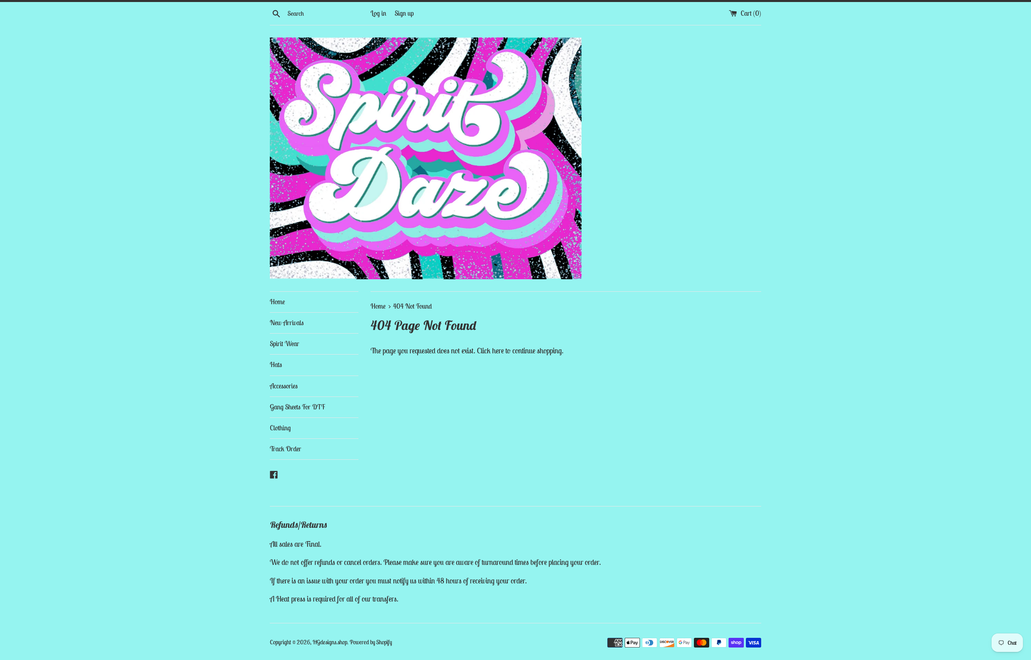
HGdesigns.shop (330, 642)
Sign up (404, 13)
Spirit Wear (284, 343)
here (498, 350)
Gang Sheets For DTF (297, 407)
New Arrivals (287, 322)
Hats (276, 364)
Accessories (284, 386)
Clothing (280, 427)
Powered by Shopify (371, 642)
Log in (378, 13)
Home (277, 301)
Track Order (285, 448)
